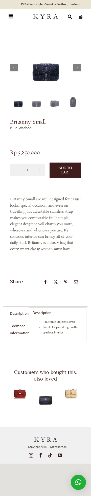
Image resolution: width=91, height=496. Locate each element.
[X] (56, 282)
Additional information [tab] (18, 329)
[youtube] (60, 455)
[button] (78, 482)
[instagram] (31, 455)
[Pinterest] (66, 282)
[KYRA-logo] (45, 14)
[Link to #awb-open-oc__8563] (70, 16)
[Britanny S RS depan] (20, 388)
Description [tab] (18, 314)
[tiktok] (50, 455)
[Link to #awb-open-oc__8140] (11, 16)
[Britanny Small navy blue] (45, 388)
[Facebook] (45, 282)
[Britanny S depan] (71, 388)
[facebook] (40, 455)
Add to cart (65, 170)
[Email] (76, 282)
